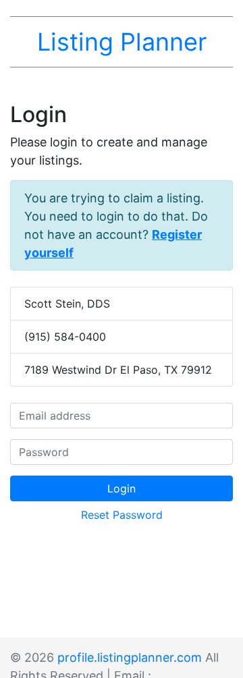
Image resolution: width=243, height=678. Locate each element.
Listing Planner (122, 42)
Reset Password (122, 514)
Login (121, 488)
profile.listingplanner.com (129, 657)
